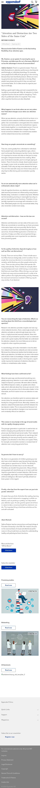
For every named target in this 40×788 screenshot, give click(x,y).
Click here (8, 550)
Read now (8, 585)
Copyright (4, 769)
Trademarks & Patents (8, 778)
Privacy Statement (7, 760)
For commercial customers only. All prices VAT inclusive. (16, 750)
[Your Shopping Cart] (36, 2)
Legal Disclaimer (6, 764)
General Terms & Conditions (10, 773)
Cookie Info (5, 782)
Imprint (3, 755)
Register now (9, 737)
